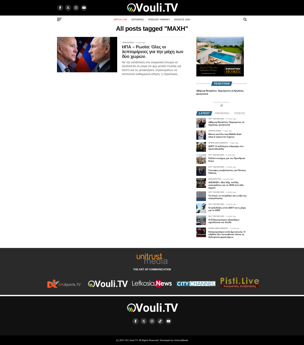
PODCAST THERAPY (159, 19)
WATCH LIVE (120, 19)
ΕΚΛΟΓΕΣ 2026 (182, 19)
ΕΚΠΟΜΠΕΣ (137, 19)
